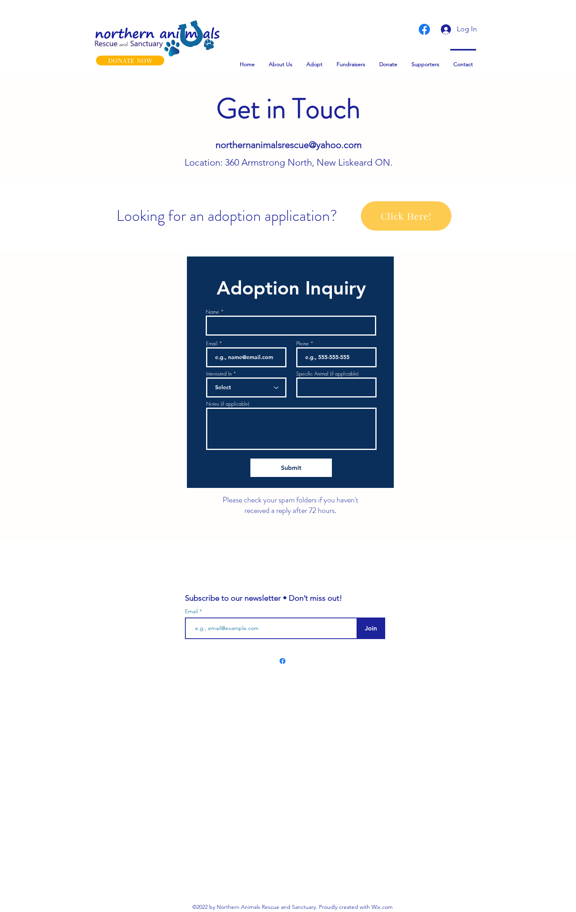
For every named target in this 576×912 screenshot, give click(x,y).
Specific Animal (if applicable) (327, 373)
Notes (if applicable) (227, 403)
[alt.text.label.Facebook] (424, 29)
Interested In (219, 373)
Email (211, 343)
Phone (302, 343)
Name (212, 311)
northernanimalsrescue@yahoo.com (289, 144)
